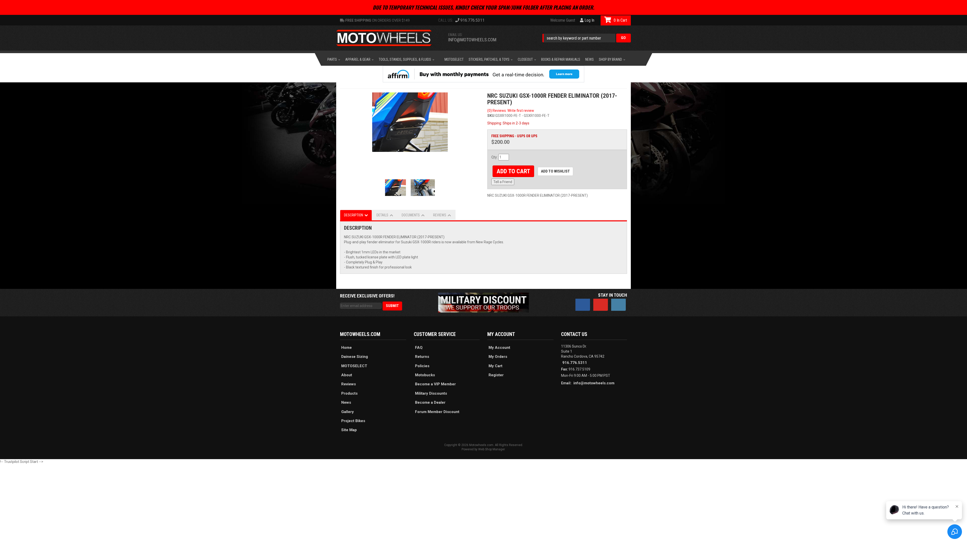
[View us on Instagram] (618, 305)
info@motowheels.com (472, 39)
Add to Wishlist (555, 171)
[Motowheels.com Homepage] (387, 38)
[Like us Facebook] (582, 305)
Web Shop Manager (491, 449)
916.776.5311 (574, 362)
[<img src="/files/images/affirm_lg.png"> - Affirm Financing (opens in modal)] (483, 74)
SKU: (491, 116)
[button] (586, 37)
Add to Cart (513, 171)
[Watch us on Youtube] (600, 305)
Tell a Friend (502, 182)
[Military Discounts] (483, 302)
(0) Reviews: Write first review (510, 111)
